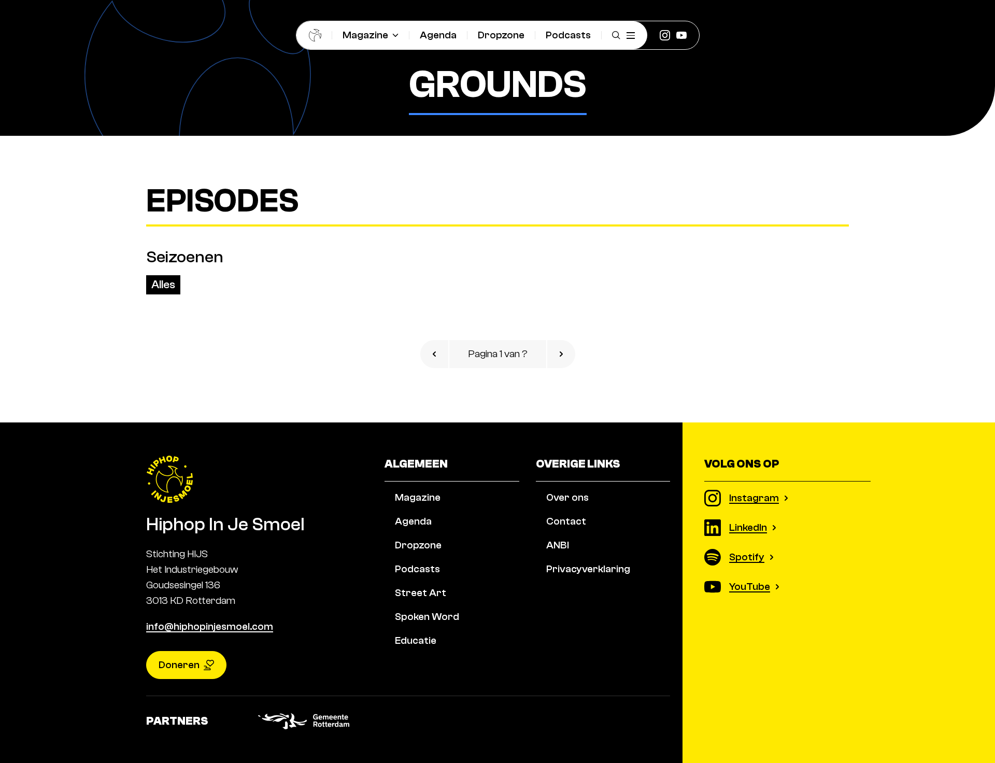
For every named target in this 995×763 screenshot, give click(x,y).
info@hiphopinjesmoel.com (209, 626)
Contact (566, 521)
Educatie (415, 640)
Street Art (420, 593)
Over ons (567, 497)
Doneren (179, 665)
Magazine (365, 35)
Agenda (438, 35)
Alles (163, 284)
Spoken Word (427, 617)
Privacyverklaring (588, 569)
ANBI (557, 545)
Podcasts (568, 35)
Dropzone (501, 35)
